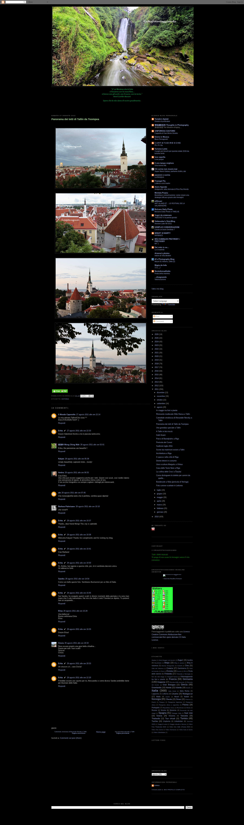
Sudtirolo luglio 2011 (164, 446)
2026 (157, 334)
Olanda (169, 699)
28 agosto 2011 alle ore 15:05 (79, 593)
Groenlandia (156, 687)
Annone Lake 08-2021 (163, 224)
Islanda (179, 687)
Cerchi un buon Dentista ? (165, 230)
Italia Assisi (172, 691)
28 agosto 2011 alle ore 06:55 (77, 472)
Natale (186, 696)
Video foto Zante (157, 729)
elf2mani (158, 201)
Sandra (61, 579)
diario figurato (161, 187)
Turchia (155, 721)
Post (157, 316)
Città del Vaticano (158, 668)
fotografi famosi (172, 676)
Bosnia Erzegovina (168, 665)
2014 (157, 378)
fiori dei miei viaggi (158, 676)
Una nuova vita (160, 165)
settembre (161, 403)
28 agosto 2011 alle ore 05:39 (77, 459)
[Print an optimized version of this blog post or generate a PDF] (59, 393)
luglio (159, 490)
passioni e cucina (162, 175)
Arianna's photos (162, 253)
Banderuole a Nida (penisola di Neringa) (172, 482)
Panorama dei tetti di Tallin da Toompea (75, 119)
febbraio (160, 508)
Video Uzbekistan (159, 732)
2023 (157, 345)
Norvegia (156, 699)
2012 (157, 386)
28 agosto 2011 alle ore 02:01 (92, 445)
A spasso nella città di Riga (167, 457)
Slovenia (173, 710)
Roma (188, 707)
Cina (187, 666)
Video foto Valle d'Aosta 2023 (179, 727)
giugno (160, 494)
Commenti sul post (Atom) (70, 738)
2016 (157, 371)
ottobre (160, 400)
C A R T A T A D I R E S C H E (168, 143)
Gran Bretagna (169, 685)
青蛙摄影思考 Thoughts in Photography (172, 125)
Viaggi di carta (162, 724)
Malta (158, 696)
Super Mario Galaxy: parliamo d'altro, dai (170, 171)
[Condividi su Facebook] (89, 396)
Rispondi (61, 423)
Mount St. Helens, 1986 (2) (165, 262)
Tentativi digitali (162, 119)
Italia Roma (184, 691)
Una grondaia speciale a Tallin (125, 732)
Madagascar (188, 694)
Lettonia (165, 694)
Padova (187, 699)
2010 (157, 517)
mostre (167, 696)
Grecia (184, 684)
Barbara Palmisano (66, 506)
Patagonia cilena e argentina (169, 705)
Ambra (61, 472)
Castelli (179, 665)
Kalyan (61, 459)
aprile (159, 501)
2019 (157, 360)
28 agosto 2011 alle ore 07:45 (74, 493)
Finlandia (168, 674)
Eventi (179, 671)
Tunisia (184, 718)
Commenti (159, 321)
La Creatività (159, 250)
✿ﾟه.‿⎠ (157, 268)
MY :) (157, 244)
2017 (157, 367)
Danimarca (182, 668)
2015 (157, 375)
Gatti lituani (160, 435)
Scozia (163, 710)
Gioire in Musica (162, 137)
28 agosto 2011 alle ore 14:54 (77, 579)
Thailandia (156, 718)
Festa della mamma (162, 273)
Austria (190, 660)
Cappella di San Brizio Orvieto (166, 133)
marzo (160, 505)
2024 (157, 342)
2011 (157, 389)
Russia (154, 710)
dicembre (161, 392)
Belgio (167, 663)
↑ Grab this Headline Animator (172, 578)
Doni (162, 671)
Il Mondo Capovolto (66, 414)
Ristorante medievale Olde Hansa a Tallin (173, 414)
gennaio (160, 512)
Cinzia (61, 643)
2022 (157, 349)
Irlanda (168, 687)
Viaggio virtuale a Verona (178, 724)
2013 (157, 382)
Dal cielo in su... (162, 247)
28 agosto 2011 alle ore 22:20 (79, 677)
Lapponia (155, 694)
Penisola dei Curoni (164, 442)
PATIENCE (159, 235)
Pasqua (162, 702)
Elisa (60, 611)
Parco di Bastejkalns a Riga (167, 439)
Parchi (154, 702)
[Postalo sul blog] (84, 396)
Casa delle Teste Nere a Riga (168, 468)
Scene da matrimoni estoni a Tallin (170, 450)
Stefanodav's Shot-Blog (165, 221)
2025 (157, 338)
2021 (157, 353)
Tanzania (184, 716)
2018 (157, 364)
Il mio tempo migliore (164, 163)
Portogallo (156, 707)
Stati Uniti (188, 713)
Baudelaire (158, 663)
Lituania (175, 694)
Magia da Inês (161, 265)
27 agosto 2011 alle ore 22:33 (79, 431)
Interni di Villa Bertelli (163, 256)
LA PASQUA (159, 177)
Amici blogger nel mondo (167, 660)
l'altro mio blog (157, 289)
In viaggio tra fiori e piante (166, 410)
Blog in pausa (179, 663)
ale (59, 493)
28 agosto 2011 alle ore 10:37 (79, 521)
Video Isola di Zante (186, 729)
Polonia (185, 705)
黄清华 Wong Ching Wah (68, 445)
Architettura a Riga (163, 453)
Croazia (170, 668)
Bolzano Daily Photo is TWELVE (167, 212)
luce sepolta (160, 157)
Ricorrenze (180, 707)
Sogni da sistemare (163, 215)
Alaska (154, 660)
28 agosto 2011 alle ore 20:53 (79, 663)
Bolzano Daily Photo (164, 209)
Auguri (180, 660)
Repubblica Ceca (168, 707)
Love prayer (159, 159)
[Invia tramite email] (81, 396)
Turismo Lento (161, 149)
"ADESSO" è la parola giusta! (166, 218)
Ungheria (166, 721)
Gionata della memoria (177, 682)
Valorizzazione (160, 279)
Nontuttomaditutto (162, 271)
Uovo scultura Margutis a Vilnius (169, 464)
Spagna (162, 713)
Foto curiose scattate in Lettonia (169, 485)
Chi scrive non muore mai (166, 169)
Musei (176, 696)
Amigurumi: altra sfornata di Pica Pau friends (172, 189)
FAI (185, 671)
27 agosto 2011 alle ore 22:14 (88, 414)
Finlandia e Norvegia (183, 674)
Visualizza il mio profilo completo (168, 789)
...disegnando (161, 277)
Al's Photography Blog (164, 259)
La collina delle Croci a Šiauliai (168, 472)
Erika (60, 431)
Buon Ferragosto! (161, 139)
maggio (160, 497)
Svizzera (172, 716)
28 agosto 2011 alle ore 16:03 (79, 629)
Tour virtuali (170, 718)
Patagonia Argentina (175, 702)
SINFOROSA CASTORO (165, 131)
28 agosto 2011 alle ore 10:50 (79, 563)
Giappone (161, 682)
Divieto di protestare (162, 121)
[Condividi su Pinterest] (92, 396)
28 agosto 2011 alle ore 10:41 (79, 549)
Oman (178, 699)
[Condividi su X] (87, 396)
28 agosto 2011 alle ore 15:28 (75, 611)
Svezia (159, 716)
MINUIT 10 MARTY (163, 233)
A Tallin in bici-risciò (164, 431)
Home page (100, 732)
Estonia (65, 399)
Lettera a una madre (162, 183)
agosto (160, 407)
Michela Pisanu (161, 193)
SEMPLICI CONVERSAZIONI (167, 227)
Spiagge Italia (176, 713)
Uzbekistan (178, 721)
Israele (188, 687)
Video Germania (171, 729)
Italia (155, 690)
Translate (171, 305)
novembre (161, 396)
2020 (157, 356)
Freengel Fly (160, 181)
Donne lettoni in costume (166, 461)
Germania (188, 679)
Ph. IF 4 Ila (159, 145)
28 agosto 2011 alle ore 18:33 (77, 643)
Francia (173, 679)
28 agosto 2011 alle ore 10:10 (88, 506)
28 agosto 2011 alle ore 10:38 (79, 535)
